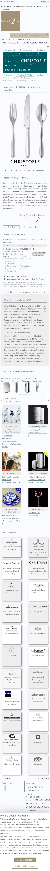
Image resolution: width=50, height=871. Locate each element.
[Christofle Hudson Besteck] (48, 400)
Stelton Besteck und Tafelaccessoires (38, 700)
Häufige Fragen (34, 787)
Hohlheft (15, 336)
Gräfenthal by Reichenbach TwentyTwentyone (12, 429)
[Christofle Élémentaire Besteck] (1, 400)
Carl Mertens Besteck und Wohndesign (11, 743)
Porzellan (8, 81)
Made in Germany (11, 53)
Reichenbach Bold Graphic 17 (12, 510)
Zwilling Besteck (38, 742)
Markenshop (9, 75)
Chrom (22, 309)
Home (3, 6)
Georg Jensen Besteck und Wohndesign (12, 548)
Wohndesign (22, 81)
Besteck (31, 205)
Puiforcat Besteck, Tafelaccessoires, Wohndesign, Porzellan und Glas (38, 551)
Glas (34, 81)
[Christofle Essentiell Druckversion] (37, 222)
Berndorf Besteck (38, 655)
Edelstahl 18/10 (42, 6)
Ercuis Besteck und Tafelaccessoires (12, 591)
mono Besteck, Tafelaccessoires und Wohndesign (12, 701)
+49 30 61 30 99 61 (8, 1)
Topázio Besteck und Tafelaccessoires (38, 591)
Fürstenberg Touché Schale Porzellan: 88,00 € (37, 433)
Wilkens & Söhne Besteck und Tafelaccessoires (11, 613)
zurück (6, 779)
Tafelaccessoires (29, 78)
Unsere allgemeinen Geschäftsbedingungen (37, 797)
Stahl (17, 309)
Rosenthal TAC (38, 509)
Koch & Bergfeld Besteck (38, 612)
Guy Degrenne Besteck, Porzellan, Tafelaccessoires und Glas (12, 680)
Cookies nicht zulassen (25, 866)
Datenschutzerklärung (37, 807)
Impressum (31, 810)
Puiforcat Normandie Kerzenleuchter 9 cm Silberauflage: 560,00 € (37, 480)
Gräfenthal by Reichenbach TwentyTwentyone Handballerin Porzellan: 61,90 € (11, 441)
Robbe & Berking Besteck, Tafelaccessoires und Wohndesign (11, 571)
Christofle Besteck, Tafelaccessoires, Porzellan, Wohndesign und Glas (38, 571)
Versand (23, 256)
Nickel (31, 309)
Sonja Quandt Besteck (11, 633)
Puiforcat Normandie (11, 473)
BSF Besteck (38, 764)
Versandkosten (34, 791)
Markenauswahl (21, 6)
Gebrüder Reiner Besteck (38, 633)
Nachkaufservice (34, 56)
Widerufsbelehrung (37, 803)
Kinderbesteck (26, 50)
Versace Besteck (38, 720)
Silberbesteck (9, 50)
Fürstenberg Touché (38, 427)
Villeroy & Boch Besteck (12, 764)
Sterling (40, 75)
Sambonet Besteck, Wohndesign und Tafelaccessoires (38, 680)
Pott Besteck (12, 655)
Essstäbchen (42, 50)
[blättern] (2, 385)
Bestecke (10, 6)
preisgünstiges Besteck (13, 56)
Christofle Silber (10, 78)
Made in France (31, 53)
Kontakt (31, 784)
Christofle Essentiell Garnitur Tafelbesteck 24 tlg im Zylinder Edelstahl (11, 252)
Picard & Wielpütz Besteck (12, 720)
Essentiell (5, 9)
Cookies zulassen (25, 860)
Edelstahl (7, 306)
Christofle (31, 6)
